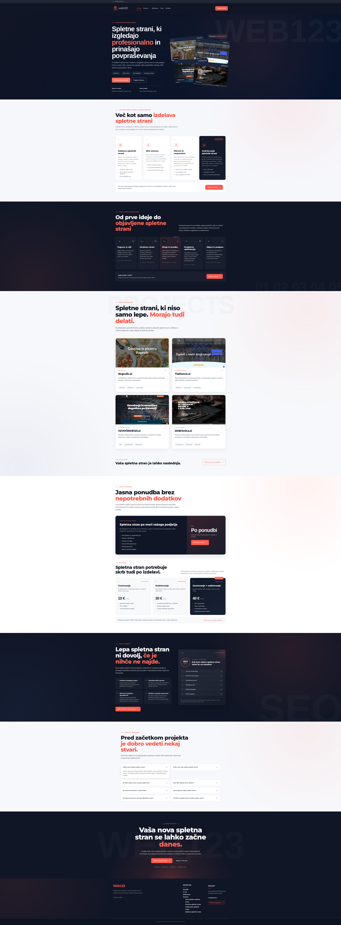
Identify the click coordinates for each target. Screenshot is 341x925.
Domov (139, 8)
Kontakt (168, 8)
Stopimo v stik (221, 8)
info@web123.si (119, 1)
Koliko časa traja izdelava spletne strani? (195, 767)
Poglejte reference (138, 80)
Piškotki (180, 922)
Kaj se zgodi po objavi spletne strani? (195, 790)
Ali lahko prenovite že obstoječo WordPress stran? (145, 798)
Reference (155, 8)
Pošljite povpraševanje (121, 80)
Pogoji (183, 922)
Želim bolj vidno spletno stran (128, 709)
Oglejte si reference (182, 860)
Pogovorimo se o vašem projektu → (213, 620)
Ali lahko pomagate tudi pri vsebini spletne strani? (195, 798)
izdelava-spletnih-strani (193, 912)
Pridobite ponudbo (200, 542)
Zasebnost (175, 922)
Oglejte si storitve (214, 187)
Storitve (145, 8)
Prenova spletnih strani (193, 904)
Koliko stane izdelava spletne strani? (145, 767)
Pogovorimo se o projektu (214, 462)
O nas (161, 8)
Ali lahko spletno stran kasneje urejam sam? (145, 783)
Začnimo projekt (214, 276)
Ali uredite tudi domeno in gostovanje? (145, 790)
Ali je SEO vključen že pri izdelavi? (195, 783)
